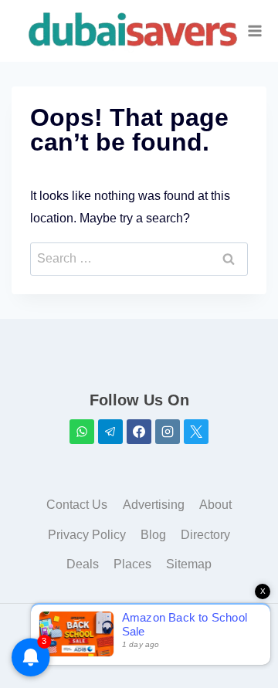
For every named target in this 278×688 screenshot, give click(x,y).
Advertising (154, 504)
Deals (82, 564)
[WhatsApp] (82, 431)
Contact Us (76, 504)
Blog (153, 534)
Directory (205, 534)
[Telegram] (110, 431)
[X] (196, 431)
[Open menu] (254, 30)
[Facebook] (139, 431)
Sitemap (189, 564)
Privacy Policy (87, 534)
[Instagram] (167, 431)
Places (132, 564)
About (215, 504)
